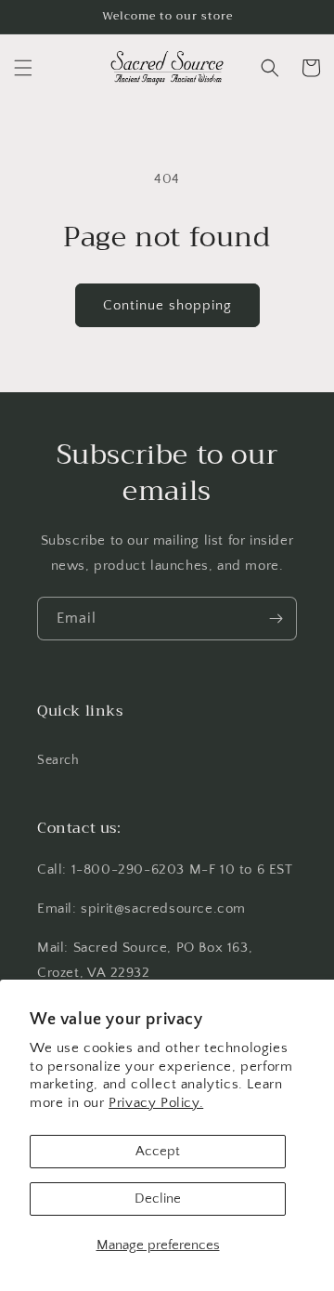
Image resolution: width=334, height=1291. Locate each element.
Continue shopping (167, 305)
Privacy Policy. (156, 1103)
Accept (157, 1151)
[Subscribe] (275, 618)
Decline (158, 1198)
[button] (23, 67)
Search (58, 760)
